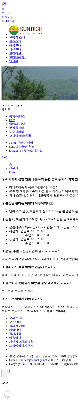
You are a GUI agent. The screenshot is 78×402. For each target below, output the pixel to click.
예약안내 (15, 329)
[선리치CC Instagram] (4, 5)
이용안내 (15, 45)
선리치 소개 (17, 37)
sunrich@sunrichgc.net (33, 360)
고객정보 (15, 53)
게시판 (13, 61)
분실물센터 (16, 127)
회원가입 (8, 17)
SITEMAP (8, 20)
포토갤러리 (16, 131)
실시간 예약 (17, 325)
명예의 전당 (17, 123)
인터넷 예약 (21, 142)
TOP (5, 371)
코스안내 (15, 321)
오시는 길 (15, 317)
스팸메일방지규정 (21, 345)
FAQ (12, 120)
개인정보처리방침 (21, 341)
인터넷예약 (17, 57)
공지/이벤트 (17, 116)
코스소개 (15, 41)
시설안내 (15, 49)
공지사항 (15, 333)
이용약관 (15, 337)
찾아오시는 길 (26, 150)
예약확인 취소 (22, 146)
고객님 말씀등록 (20, 135)
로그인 (6, 13)
